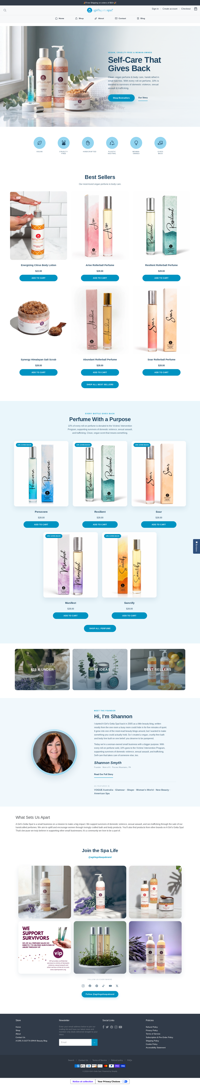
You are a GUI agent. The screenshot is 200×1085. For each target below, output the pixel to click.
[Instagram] (83, 986)
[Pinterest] (97, 986)
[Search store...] (5, 10)
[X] (117, 986)
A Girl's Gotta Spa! (94, 1071)
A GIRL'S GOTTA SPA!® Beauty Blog (31, 1041)
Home (18, 1027)
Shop (18, 1030)
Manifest (70, 602)
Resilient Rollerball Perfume (161, 265)
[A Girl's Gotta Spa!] (100, 10)
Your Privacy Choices (109, 1081)
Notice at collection (83, 1081)
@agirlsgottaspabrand (100, 857)
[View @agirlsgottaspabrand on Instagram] (44, 892)
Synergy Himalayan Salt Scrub (38, 359)
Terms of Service (153, 1034)
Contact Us (20, 1037)
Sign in (155, 9)
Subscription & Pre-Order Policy (159, 1037)
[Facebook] (90, 986)
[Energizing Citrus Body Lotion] (38, 225)
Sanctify (129, 602)
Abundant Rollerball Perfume (100, 359)
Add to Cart (39, 278)
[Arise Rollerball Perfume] (100, 225)
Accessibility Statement (156, 1047)
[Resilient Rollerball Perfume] (161, 225)
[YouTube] (110, 986)
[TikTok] (104, 986)
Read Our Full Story (103, 774)
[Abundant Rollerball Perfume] (100, 320)
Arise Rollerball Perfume (100, 265)
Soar (159, 511)
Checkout (185, 9)
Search (71, 1060)
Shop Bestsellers (121, 98)
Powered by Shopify (109, 1071)
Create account (170, 9)
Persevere (41, 511)
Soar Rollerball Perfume (161, 359)
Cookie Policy (151, 1044)
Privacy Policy (152, 1030)
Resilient (100, 511)
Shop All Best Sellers (100, 384)
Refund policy (117, 1060)
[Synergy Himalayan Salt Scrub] (38, 320)
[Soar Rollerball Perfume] (161, 320)
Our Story (143, 97)
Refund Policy (152, 1027)
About (18, 1034)
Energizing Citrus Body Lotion (38, 265)
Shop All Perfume (99, 628)
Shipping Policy (152, 1041)
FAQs (129, 1060)
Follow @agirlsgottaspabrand (100, 994)
